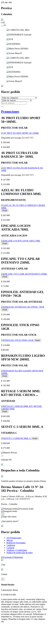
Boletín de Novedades (16, 543)
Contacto (10, 547)
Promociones (10, 111)
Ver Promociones (14, 538)
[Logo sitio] (6, 2)
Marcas (10, 540)
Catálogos (11, 545)
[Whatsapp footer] (9, 509)
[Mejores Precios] (9, 452)
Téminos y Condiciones (17, 550)
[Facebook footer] (25, 509)
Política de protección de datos (20, 552)
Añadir (4, 210)
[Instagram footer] (9, 511)
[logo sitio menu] (8, 516)
